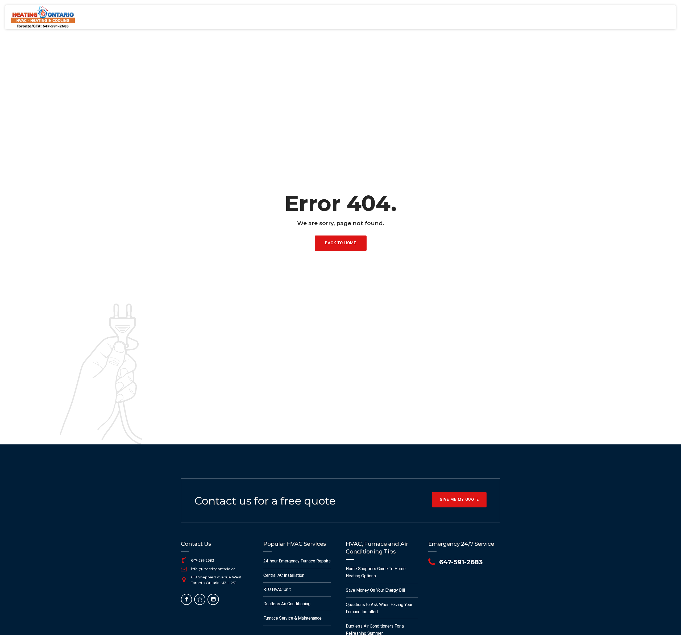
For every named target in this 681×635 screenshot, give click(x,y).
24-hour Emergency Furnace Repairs (297, 560)
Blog (566, 17)
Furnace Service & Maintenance (292, 618)
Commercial (518, 17)
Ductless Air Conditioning (286, 603)
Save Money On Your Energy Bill (375, 590)
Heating (440, 17)
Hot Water (489, 17)
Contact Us (616, 17)
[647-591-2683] (184, 560)
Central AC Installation (283, 575)
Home (421, 17)
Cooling (463, 17)
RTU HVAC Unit (277, 589)
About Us (546, 17)
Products (587, 17)
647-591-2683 (202, 560)
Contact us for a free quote (265, 500)
